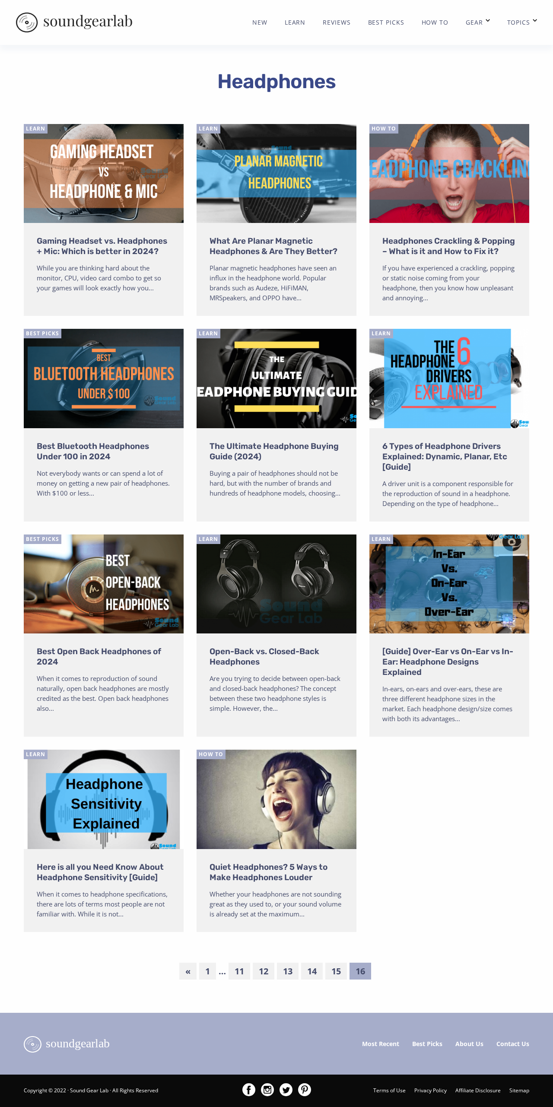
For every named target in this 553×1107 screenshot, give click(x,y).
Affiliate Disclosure (478, 1090)
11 (239, 971)
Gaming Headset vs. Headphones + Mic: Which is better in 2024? (102, 246)
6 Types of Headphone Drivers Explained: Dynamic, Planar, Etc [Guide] (444, 456)
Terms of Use (389, 1090)
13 (287, 971)
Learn (35, 128)
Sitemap (519, 1090)
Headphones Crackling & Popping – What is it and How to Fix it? (448, 246)
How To (384, 128)
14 (312, 971)
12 (263, 971)
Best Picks (42, 333)
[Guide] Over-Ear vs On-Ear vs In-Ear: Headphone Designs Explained (447, 661)
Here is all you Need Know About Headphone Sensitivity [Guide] (100, 872)
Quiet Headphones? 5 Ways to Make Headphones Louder (268, 872)
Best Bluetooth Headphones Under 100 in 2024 (93, 451)
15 (336, 971)
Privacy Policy (430, 1090)
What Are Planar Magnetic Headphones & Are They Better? (273, 246)
